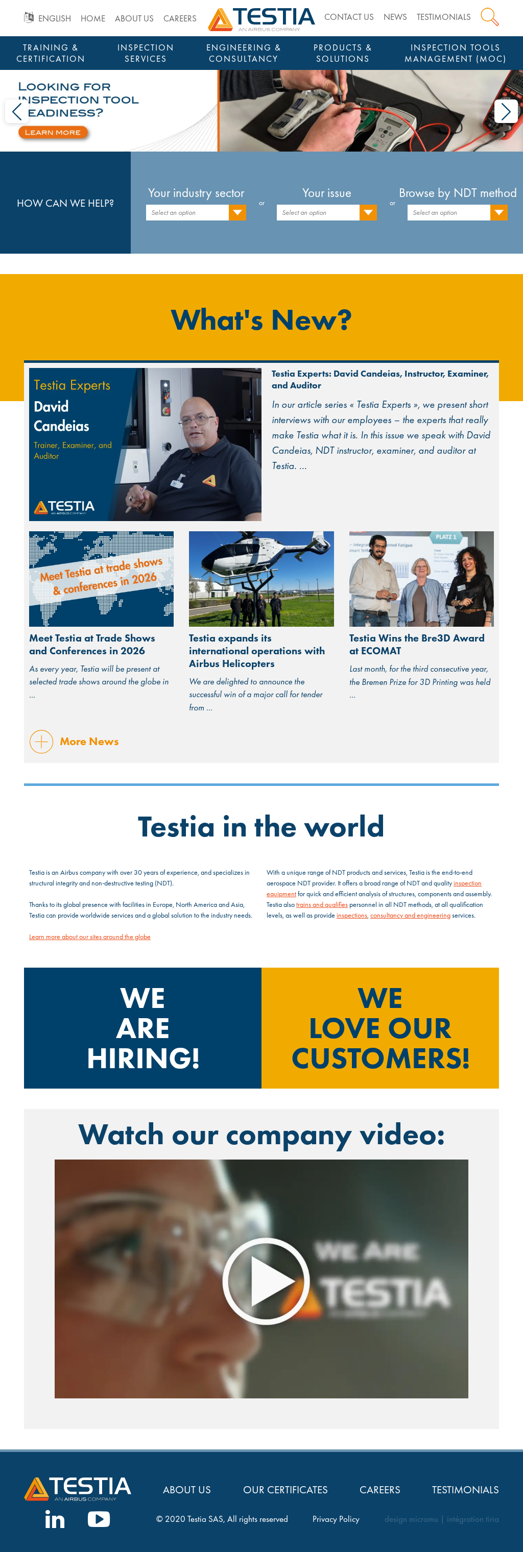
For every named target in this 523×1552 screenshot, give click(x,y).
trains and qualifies (322, 904)
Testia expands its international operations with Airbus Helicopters (257, 650)
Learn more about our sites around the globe (90, 936)
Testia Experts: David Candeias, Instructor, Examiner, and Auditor (380, 379)
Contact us (349, 17)
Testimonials (444, 17)
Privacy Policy (336, 1519)
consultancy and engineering (410, 915)
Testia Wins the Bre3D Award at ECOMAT (417, 644)
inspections (352, 915)
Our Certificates (285, 1489)
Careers (180, 18)
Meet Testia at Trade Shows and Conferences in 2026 (92, 644)
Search (490, 17)
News (395, 17)
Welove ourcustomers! (380, 1027)
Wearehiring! (143, 1027)
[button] (17, 111)
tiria (492, 1519)
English (54, 18)
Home (93, 18)
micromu (423, 1519)
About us (134, 18)
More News (89, 741)
